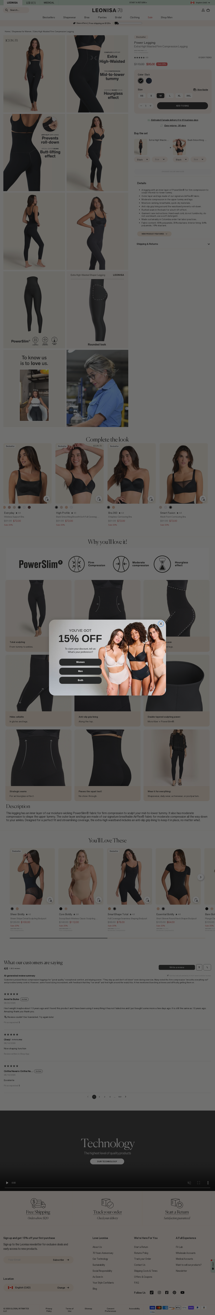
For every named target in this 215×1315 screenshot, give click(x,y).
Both (80, 680)
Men (80, 671)
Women (80, 662)
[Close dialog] (161, 624)
